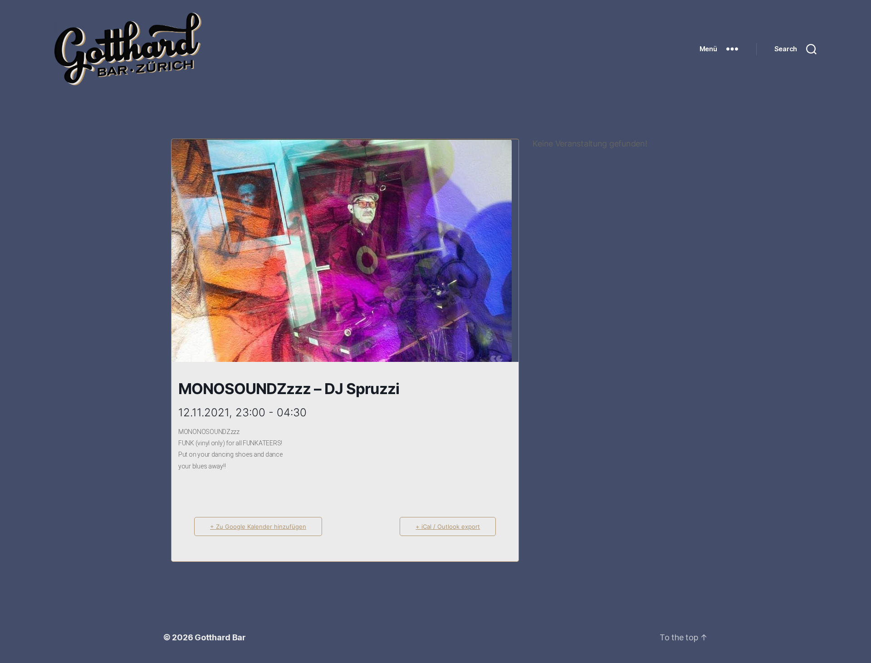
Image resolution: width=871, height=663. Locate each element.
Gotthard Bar (220, 637)
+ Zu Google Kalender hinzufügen (258, 526)
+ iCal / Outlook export (448, 526)
